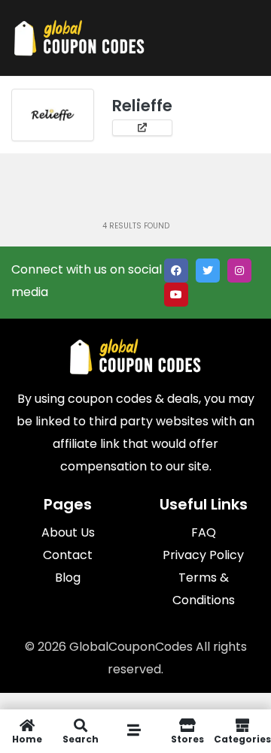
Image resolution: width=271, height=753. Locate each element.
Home (27, 738)
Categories (242, 738)
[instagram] (239, 271)
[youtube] (176, 295)
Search (80, 738)
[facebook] (176, 271)
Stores (187, 738)
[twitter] (208, 271)
